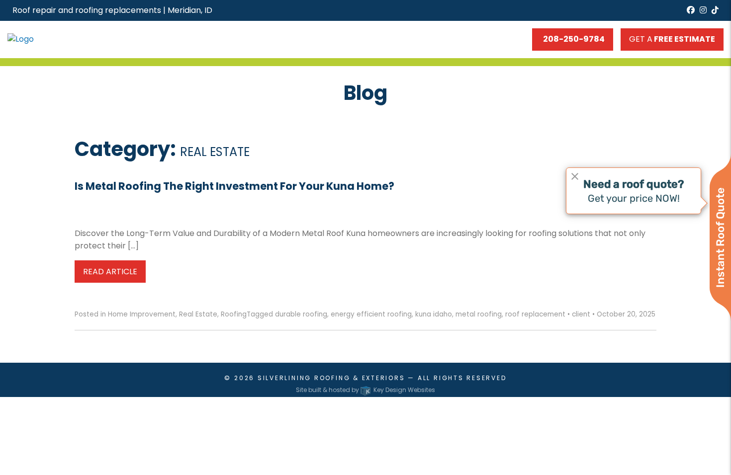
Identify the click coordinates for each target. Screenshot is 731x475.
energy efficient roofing (371, 314)
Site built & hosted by (365, 390)
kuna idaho (433, 314)
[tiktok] (715, 10)
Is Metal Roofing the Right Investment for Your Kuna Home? (234, 186)
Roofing (234, 314)
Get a (672, 39)
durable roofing (301, 314)
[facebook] (691, 10)
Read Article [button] (110, 271)
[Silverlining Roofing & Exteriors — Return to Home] (66, 39)
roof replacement (535, 314)
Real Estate (198, 314)
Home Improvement (142, 314)
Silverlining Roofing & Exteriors (331, 378)
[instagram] (703, 10)
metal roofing (479, 314)
